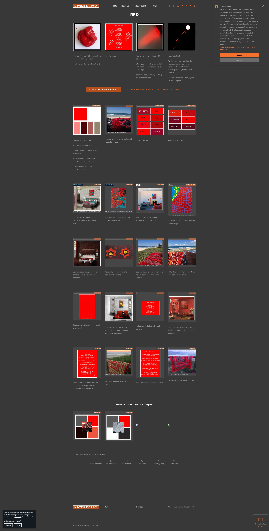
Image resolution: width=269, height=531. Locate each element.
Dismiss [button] (8, 525)
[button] (263, 5)
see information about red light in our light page (153, 90)
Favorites (142, 464)
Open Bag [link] (260, 526)
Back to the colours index (103, 90)
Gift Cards (174, 464)
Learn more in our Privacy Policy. (233, 47)
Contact (139, 507)
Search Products (95, 464)
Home (107, 507)
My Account (111, 464)
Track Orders (126, 464)
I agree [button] (18, 525)
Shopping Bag (158, 464)
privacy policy (18, 517)
